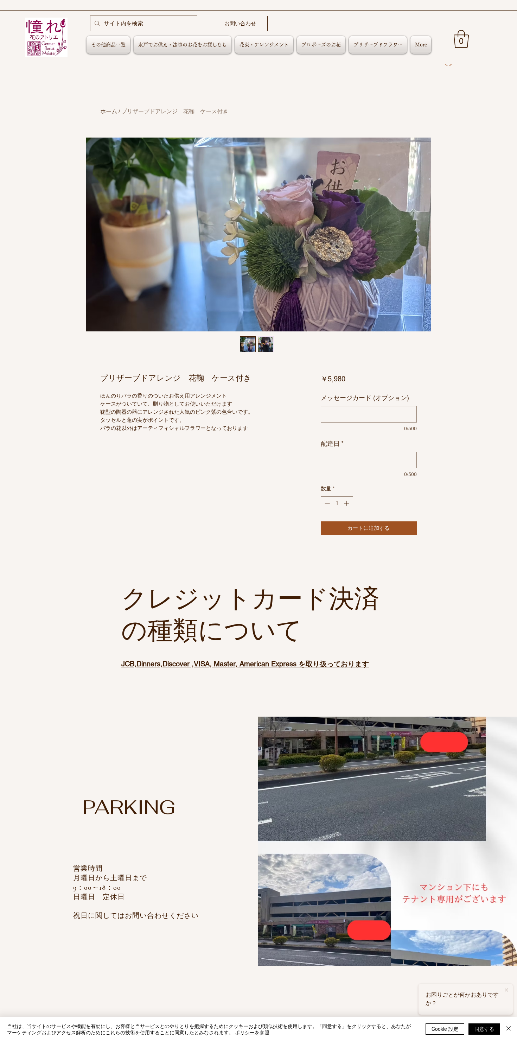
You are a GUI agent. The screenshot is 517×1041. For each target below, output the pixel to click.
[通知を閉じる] (506, 990)
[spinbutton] (337, 503)
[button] (461, 39)
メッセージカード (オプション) (365, 397)
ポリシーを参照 (252, 1032)
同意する (484, 1028)
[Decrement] (326, 503)
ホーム (108, 111)
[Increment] (347, 503)
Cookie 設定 (445, 1028)
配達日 (332, 443)
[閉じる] (508, 1029)
